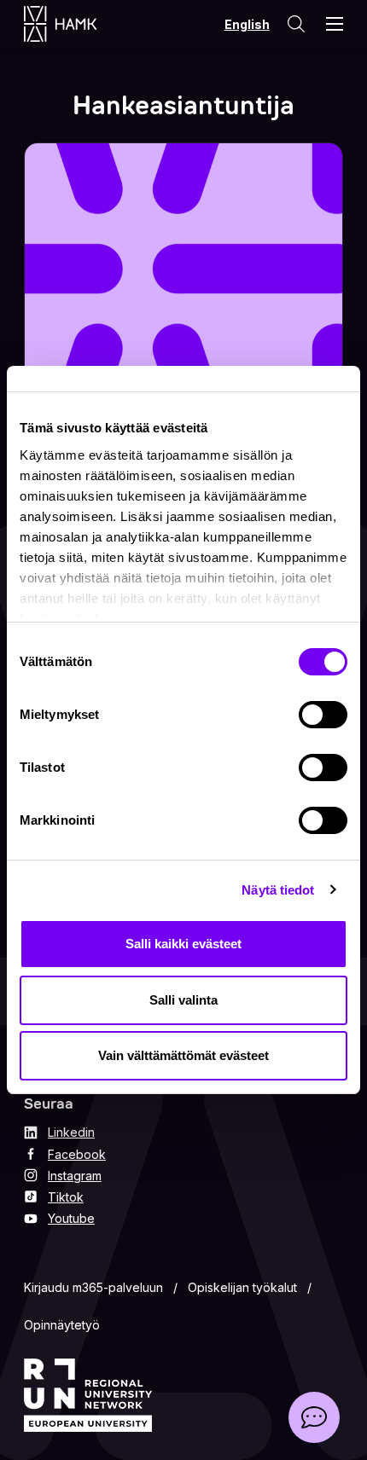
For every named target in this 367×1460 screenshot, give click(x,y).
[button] (314, 1417)
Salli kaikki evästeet (183, 943)
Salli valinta (183, 1000)
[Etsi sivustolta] (296, 24)
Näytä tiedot (278, 890)
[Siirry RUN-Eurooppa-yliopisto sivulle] (88, 1395)
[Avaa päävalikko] (334, 24)
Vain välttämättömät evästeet (183, 1055)
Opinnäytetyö (62, 1325)
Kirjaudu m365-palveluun (93, 1287)
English (247, 24)
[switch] (323, 714)
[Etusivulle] (77, 24)
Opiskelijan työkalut (242, 1287)
